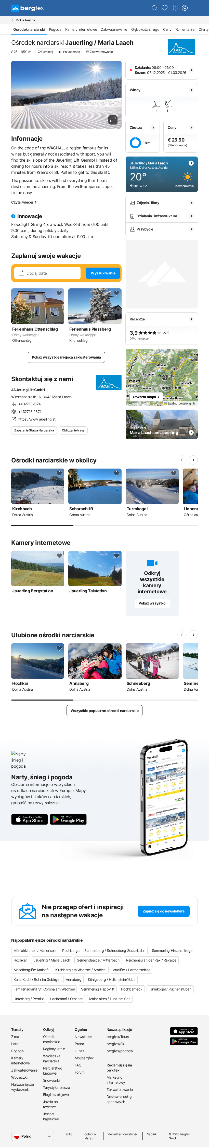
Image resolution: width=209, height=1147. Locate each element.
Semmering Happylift (97, 989)
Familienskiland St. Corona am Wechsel (44, 989)
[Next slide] (193, 459)
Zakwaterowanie (114, 29)
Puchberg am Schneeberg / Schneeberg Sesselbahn (103, 950)
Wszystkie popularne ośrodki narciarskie (104, 710)
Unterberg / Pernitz (29, 999)
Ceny (167, 29)
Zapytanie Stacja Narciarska (34, 430)
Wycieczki (19, 1077)
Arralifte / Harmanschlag (132, 970)
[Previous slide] (182, 459)
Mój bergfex (84, 1058)
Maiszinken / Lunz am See (109, 999)
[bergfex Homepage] (27, 8)
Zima (15, 1036)
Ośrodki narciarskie (51, 1039)
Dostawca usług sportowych (119, 1099)
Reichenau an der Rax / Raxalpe (151, 960)
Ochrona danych (90, 1136)
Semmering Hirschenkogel (172, 950)
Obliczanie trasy (73, 430)
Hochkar (20, 960)
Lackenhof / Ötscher (66, 999)
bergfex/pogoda (120, 1051)
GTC (69, 1134)
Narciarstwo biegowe (52, 1070)
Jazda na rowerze (50, 1104)
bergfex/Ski (116, 1044)
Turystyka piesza (56, 1087)
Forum (79, 1072)
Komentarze (185, 29)
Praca (79, 1044)
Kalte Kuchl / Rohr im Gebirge (36, 979)
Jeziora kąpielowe (51, 1116)
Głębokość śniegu (145, 29)
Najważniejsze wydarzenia (22, 1087)
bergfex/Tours (118, 1036)
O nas (79, 1051)
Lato (14, 1044)
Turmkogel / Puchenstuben (170, 989)
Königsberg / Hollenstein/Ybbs (111, 979)
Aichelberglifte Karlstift (31, 970)
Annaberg (73, 979)
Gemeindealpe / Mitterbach (98, 960)
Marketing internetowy (116, 1079)
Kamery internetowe (81, 29)
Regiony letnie (54, 1049)
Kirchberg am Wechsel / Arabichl (80, 970)
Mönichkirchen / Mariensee (35, 950)
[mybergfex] (185, 8)
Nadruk (152, 1134)
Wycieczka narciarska (51, 1058)
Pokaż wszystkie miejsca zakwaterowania (66, 357)
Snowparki (51, 1080)
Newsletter (83, 1036)
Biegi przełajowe (56, 1094)
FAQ (78, 1065)
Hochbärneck (131, 989)
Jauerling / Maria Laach (51, 960)
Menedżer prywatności (123, 1134)
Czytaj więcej (22, 202)
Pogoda (55, 29)
